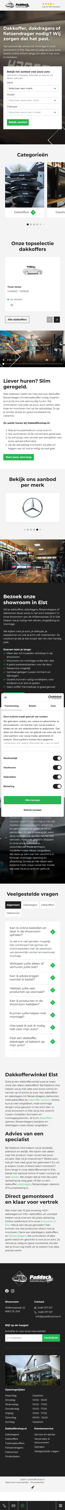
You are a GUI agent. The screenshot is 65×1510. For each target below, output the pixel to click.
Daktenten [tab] (13, 913)
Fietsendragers (14, 1447)
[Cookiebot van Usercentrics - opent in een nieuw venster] (48, 697)
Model (11, 94)
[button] (28, 224)
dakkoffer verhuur (39, 1099)
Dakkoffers (11, 1438)
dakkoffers (45, 1118)
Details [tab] (32, 706)
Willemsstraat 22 (15, 1309)
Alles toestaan (32, 800)
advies (15, 1177)
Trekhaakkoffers (14, 1443)
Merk (10, 82)
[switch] (57, 767)
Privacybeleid (37, 1482)
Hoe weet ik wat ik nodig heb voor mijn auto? (27, 1027)
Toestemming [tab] (11, 706)
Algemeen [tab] (13, 904)
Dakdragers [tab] (30, 904)
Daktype (12, 106)
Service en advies (44, 1434)
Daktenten (11, 1452)
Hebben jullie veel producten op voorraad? (27, 990)
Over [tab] (53, 706)
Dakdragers (12, 1434)
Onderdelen (12, 1456)
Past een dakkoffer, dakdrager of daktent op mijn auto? (27, 1041)
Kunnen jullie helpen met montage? (28, 1014)
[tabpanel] (32, 988)
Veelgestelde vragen (46, 1451)
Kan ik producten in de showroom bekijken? (26, 1002)
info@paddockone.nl (48, 1316)
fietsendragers (17, 1235)
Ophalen (39, 1446)
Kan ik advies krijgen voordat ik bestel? (24, 977)
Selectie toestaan (33, 810)
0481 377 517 (45, 1307)
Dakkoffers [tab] (47, 904)
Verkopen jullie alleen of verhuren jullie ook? (27, 965)
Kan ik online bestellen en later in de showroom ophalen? (28, 931)
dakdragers (24, 1184)
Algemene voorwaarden (17, 1482)
